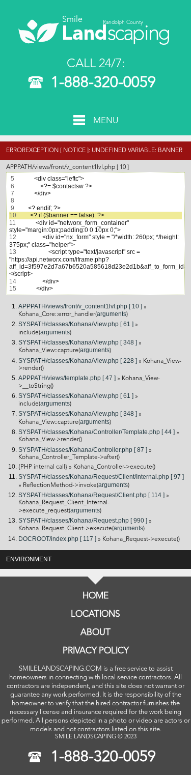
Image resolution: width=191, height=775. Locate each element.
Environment (28, 559)
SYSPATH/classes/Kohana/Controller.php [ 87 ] (82, 449)
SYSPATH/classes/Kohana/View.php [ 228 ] (77, 360)
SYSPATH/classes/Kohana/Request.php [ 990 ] (82, 520)
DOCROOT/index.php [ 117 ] (57, 538)
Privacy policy (96, 651)
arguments (111, 314)
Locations (95, 614)
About (95, 632)
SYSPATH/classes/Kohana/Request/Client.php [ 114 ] (91, 495)
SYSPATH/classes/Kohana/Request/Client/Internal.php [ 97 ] (101, 476)
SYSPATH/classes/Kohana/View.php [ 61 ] (75, 324)
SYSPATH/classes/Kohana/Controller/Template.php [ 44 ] (96, 432)
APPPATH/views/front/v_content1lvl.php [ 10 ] (80, 306)
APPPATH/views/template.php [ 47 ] (67, 378)
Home (95, 596)
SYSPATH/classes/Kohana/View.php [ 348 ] (77, 342)
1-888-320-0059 (103, 83)
